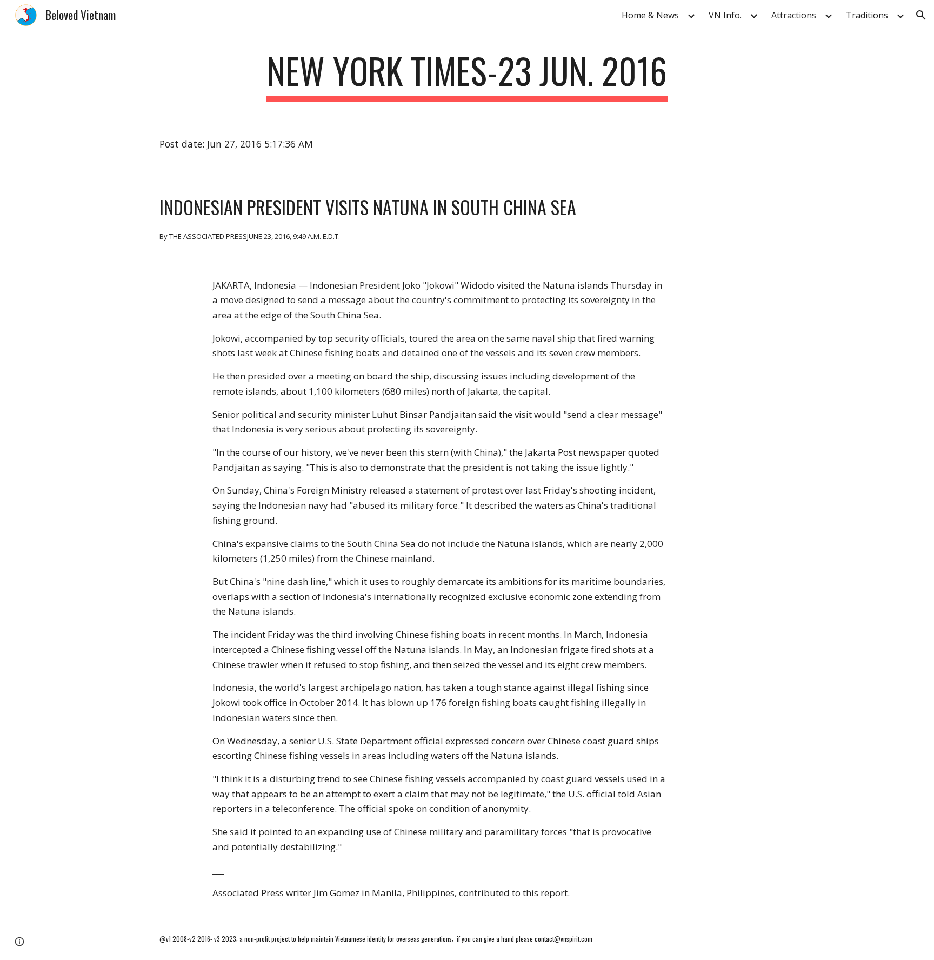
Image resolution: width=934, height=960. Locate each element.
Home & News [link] (650, 15)
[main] (467, 75)
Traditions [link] (867, 15)
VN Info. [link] (725, 15)
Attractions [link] (793, 15)
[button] (921, 15)
